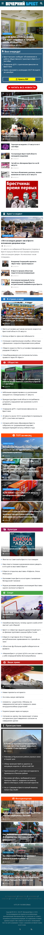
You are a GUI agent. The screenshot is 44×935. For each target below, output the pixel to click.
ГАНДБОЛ (6, 809)
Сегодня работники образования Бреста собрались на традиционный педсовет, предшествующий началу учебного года (19, 425)
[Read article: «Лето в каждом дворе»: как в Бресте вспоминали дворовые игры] (22, 227)
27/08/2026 (15, 158)
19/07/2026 (7, 840)
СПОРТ (13, 898)
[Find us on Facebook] (11, 929)
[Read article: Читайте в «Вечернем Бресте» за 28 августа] (5, 165)
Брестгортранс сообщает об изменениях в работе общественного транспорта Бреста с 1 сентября (22, 59)
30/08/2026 (20, 45)
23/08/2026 (7, 553)
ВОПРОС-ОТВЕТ (22, 898)
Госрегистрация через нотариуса (15, 711)
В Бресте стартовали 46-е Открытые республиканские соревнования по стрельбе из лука (21, 639)
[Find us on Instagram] (26, 929)
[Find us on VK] (14, 929)
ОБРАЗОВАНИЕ (7, 33)
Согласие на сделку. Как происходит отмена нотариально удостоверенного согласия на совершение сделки (20, 718)
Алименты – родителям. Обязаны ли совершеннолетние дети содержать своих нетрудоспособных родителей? (19, 704)
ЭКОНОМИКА (32, 896)
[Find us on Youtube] (29, 929)
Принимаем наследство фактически (18, 684)
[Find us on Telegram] (23, 929)
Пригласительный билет (10, 489)
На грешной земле (8, 462)
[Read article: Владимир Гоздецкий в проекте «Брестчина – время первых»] (5, 264)
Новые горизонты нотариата (14, 692)
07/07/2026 (7, 883)
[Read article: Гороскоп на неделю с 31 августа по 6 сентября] (5, 147)
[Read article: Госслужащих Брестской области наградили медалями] (5, 156)
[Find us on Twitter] (20, 929)
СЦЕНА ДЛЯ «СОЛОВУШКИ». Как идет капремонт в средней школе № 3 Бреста (19, 39)
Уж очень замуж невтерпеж (13, 697)
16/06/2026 (7, 686)
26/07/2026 (7, 819)
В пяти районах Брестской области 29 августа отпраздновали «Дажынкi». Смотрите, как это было (19, 318)
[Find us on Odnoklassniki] (17, 929)
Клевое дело (8, 235)
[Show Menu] (3, 3)
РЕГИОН (5, 830)
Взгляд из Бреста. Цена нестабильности (18, 336)
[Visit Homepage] (22, 3)
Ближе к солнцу (8, 443)
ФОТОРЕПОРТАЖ (8, 852)
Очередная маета (8, 508)
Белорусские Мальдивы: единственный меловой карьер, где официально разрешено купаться (21, 449)
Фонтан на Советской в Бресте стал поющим (20, 559)
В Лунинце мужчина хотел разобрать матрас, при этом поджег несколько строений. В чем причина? (20, 746)
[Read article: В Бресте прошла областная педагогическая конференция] (5, 273)
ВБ (2, 246)
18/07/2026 (7, 862)
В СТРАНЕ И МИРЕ (11, 896)
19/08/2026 (7, 520)
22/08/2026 (15, 287)
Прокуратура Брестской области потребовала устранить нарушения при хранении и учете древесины (21, 401)
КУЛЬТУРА (5, 898)
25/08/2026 (15, 266)
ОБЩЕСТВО (22, 896)
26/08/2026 (15, 177)
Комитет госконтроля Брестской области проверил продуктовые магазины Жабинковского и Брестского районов (22, 514)
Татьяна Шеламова (9, 45)
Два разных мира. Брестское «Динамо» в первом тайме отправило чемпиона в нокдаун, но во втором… (21, 108)
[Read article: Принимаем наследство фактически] (22, 680)
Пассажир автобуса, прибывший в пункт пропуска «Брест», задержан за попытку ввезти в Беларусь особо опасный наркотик (21, 780)
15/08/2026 (7, 477)
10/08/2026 (7, 456)
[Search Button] (41, 3)
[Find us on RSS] (31, 929)
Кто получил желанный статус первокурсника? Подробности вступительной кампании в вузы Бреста (26, 282)
